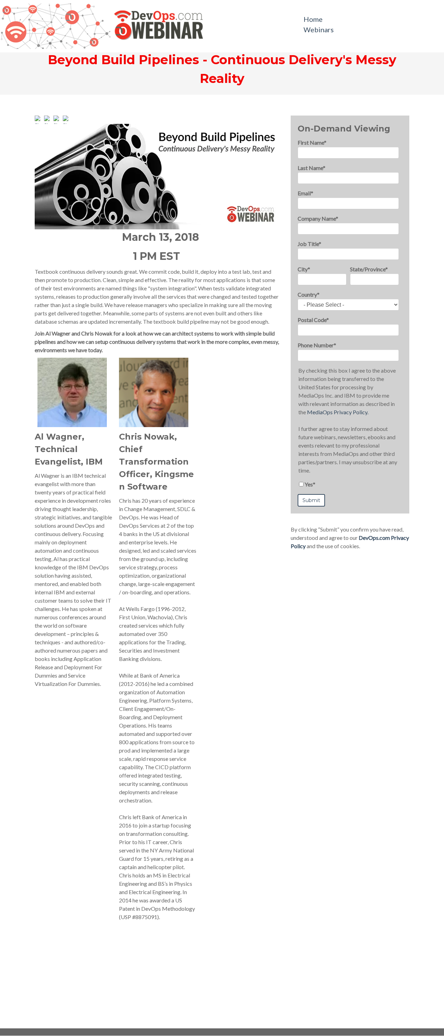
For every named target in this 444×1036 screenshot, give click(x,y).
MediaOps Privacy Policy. (337, 412)
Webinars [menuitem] (319, 29)
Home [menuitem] (313, 19)
